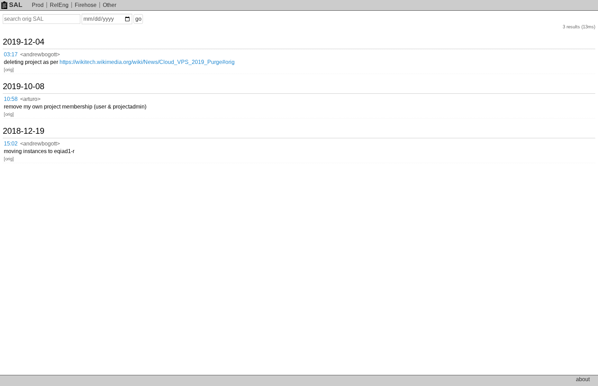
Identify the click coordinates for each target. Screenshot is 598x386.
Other (109, 5)
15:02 (11, 144)
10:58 (11, 99)
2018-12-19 (23, 131)
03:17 (11, 54)
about (583, 379)
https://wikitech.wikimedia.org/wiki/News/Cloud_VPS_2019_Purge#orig (147, 62)
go (138, 19)
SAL (15, 4)
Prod (38, 5)
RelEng (59, 5)
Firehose (86, 5)
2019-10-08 (23, 86)
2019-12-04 (23, 42)
